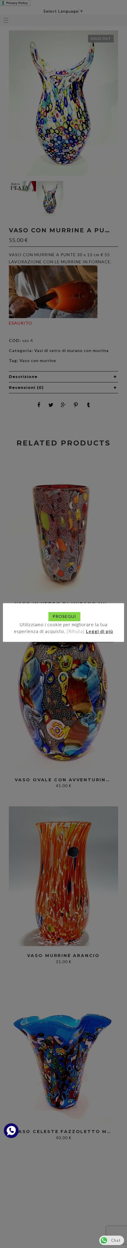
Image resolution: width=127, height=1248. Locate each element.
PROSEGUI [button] (64, 616)
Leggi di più (99, 631)
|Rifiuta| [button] (75, 631)
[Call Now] (11, 1130)
